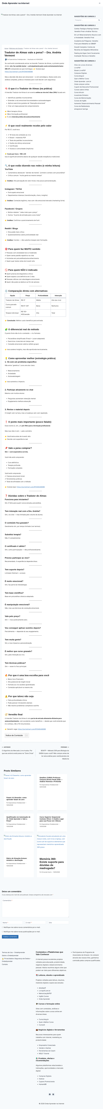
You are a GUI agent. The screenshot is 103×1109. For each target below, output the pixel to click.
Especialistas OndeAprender (17, 59)
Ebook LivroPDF (80, 70)
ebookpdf (42, 988)
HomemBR (42, 1084)
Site (50, 922)
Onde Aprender (44, 999)
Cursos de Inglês (80, 101)
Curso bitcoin (79, 92)
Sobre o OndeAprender (10, 955)
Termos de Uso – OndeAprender (13, 952)
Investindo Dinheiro (81, 95)
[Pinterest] (53, 1094)
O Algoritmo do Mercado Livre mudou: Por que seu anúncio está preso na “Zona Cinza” (18, 750)
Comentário (7, 900)
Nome (5, 922)
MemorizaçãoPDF (45, 993)
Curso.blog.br (79, 76)
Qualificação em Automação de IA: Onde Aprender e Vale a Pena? (18, 819)
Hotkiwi (41, 1079)
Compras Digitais (80, 73)
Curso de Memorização (82, 98)
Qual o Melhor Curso (81, 79)
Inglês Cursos (44, 996)
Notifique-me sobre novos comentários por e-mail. (22, 927)
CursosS (42, 1025)
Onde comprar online (81, 84)
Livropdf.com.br (44, 991)
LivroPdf (77, 68)
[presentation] (19, 784)
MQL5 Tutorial (44, 1053)
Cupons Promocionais (47, 1081)
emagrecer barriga (81, 109)
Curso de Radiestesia (82, 106)
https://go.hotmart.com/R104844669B (19, 72)
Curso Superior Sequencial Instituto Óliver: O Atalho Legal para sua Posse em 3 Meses (52, 819)
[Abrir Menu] (99, 3)
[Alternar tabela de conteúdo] (25, 735)
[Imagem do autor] (6, 59)
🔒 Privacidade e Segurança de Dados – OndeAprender (16, 960)
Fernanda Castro (47, 872)
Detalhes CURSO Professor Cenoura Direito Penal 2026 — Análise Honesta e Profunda (51, 779)
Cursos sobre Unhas (81, 90)
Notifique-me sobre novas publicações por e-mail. (22, 932)
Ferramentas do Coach (47, 1051)
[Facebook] (49, 1094)
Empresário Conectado (47, 1045)
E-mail (29, 922)
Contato (5, 964)
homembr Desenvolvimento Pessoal (87, 103)
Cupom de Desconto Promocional (86, 87)
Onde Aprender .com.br (82, 81)
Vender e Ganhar (45, 1048)
